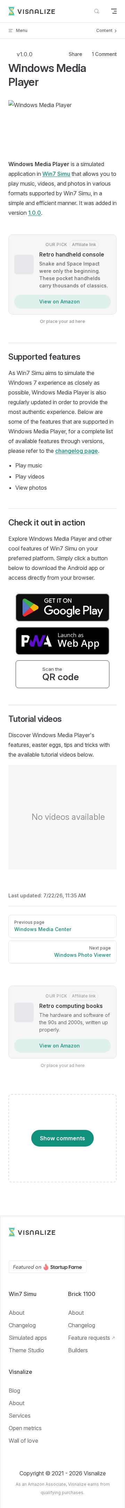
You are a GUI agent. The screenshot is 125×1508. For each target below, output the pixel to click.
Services (20, 1415)
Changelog (22, 1325)
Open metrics (25, 1428)
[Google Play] (12, 1248)
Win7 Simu (56, 173)
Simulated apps (28, 1337)
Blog (14, 1390)
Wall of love (23, 1440)
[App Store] (24, 1248)
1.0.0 (34, 212)
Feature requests (89, 1337)
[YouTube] (37, 1248)
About (16, 1312)
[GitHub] (49, 1248)
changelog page (76, 450)
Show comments (62, 1138)
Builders (78, 1350)
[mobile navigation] (114, 11)
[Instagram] (87, 1248)
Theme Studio (26, 1350)
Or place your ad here (62, 321)
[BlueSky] (74, 1248)
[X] (62, 1248)
